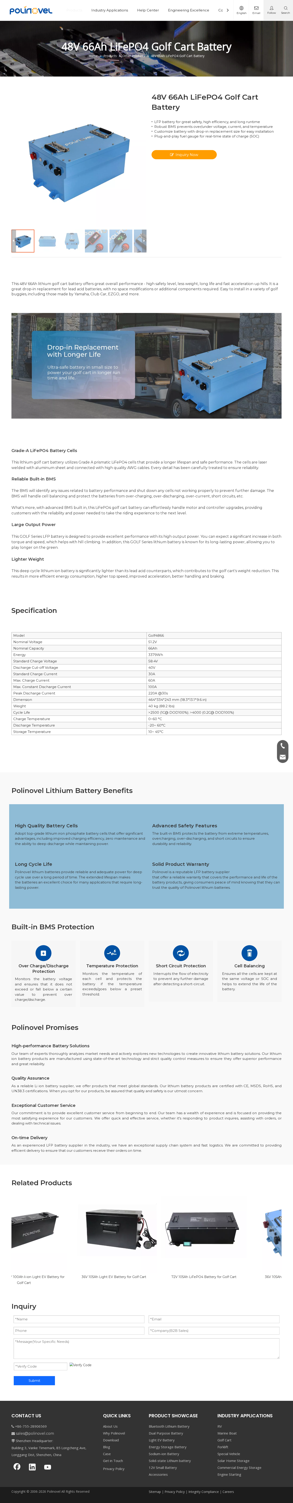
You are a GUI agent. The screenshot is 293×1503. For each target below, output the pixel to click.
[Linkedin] (32, 1467)
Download (111, 1440)
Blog (106, 1447)
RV (219, 1426)
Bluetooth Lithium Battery (169, 1426)
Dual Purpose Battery (166, 1433)
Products (74, 10)
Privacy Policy (114, 1468)
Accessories (158, 1474)
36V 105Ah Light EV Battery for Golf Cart (56, 1277)
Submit (34, 1381)
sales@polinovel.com (35, 1433)
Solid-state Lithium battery (170, 1460)
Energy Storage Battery (168, 1447)
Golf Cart (224, 1440)
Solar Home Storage (233, 1460)
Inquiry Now (187, 155)
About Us (110, 1426)
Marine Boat (227, 1433)
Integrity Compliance (203, 1491)
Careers (228, 1491)
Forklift (222, 1447)
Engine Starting (229, 1474)
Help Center (148, 10)
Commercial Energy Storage (239, 1467)
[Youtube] (47, 1467)
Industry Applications (109, 10)
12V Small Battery (163, 1467)
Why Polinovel (114, 1433)
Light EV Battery (162, 1440)
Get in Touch (113, 1460)
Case (107, 1453)
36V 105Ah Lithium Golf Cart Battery (236, 1277)
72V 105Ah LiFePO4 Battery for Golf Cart (146, 1277)
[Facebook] (16, 1467)
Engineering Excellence (188, 10)
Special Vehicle (228, 1453)
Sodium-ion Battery (164, 1453)
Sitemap (155, 1491)
